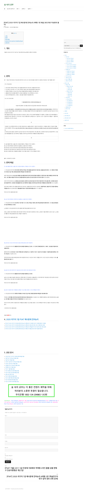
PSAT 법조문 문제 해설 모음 (11, 379)
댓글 (6, 415)
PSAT (47, 400)
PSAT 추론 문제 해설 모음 (11, 376)
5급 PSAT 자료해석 (70, 61)
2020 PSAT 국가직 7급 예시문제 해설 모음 (14, 356)
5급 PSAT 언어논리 (70, 58)
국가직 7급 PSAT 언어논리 (17, 402)
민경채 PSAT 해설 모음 (10, 367)
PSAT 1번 (6, 403)
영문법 (66, 111)
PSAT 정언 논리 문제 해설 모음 (12, 372)
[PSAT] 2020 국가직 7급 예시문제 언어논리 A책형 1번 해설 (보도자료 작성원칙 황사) (24, 328)
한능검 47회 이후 (70, 86)
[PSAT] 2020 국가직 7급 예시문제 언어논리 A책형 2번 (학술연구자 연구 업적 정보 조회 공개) (25, 326)
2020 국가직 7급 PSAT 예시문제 (31, 402)
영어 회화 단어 (67, 115)
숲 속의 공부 (8, 5)
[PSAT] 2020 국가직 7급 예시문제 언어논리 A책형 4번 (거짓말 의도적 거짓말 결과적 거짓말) (25, 323)
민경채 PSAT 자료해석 (71, 74)
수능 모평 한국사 (70, 100)
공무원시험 (55, 402)
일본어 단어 (67, 120)
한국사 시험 (67, 83)
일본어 (29, 8)
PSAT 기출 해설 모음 (10, 369)
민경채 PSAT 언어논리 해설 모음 (12, 365)
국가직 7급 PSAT (69, 63)
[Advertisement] (31, 17)
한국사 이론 (68, 108)
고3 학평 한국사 (69, 102)
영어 (18, 8)
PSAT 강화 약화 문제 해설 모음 (12, 377)
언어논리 (11, 403)
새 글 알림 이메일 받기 (9, 459)
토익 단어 (66, 113)
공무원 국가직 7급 (53, 400)
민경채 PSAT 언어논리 (71, 71)
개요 (6, 35)
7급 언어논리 (7, 400)
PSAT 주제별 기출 (69, 79)
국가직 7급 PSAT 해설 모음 (11, 363)
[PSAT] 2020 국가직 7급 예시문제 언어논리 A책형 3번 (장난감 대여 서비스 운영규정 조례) (25, 325)
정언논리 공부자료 (69, 80)
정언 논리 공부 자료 (9, 374)
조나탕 (7, 27)
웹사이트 (6, 447)
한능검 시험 (68, 84)
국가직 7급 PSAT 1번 (18, 403)
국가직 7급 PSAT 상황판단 (71, 66)
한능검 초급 (70, 92)
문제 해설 (7, 39)
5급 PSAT (67, 56)
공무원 (23, 8)
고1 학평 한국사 (69, 105)
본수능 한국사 (69, 99)
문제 (6, 37)
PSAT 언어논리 (14, 400)
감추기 (15, 33)
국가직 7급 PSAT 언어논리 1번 (45, 402)
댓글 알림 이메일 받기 (8, 455)
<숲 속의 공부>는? (11, 8)
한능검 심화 (70, 89)
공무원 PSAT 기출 (22, 400)
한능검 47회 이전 (70, 91)
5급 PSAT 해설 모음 (9, 360)
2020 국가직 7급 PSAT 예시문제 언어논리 (14, 41)
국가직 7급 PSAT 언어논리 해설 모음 (13, 361)
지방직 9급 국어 (68, 77)
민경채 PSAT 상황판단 (71, 72)
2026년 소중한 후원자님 (69, 128)
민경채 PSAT (68, 69)
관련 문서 (7, 42)
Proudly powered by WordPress (17, 488)
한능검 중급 (70, 94)
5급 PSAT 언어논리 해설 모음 (11, 358)
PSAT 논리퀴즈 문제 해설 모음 (12, 381)
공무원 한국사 (68, 107)
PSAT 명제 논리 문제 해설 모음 (12, 370)
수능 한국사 (68, 97)
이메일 (6, 441)
